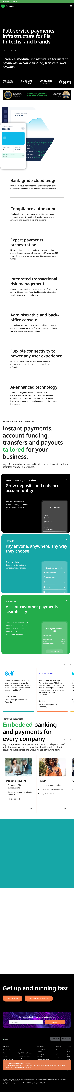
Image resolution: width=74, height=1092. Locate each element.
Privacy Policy (23, 1083)
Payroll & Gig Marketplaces (25, 1053)
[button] (70, 664)
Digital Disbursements (43, 1059)
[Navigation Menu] (71, 6)
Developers (59, 1058)
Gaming (5, 1056)
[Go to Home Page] (5, 1039)
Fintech (5, 1053)
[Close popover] (68, 1063)
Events (68, 1059)
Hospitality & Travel (8, 1059)
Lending (20, 1050)
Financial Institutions (8, 1050)
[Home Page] (7, 6)
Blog (57, 1050)
